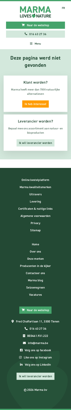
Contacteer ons (35, 273)
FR (63, 8)
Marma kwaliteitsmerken (35, 187)
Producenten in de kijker (35, 266)
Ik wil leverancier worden (35, 143)
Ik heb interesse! (35, 104)
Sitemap (35, 230)
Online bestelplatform (35, 180)
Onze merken (35, 259)
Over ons (35, 251)
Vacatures (35, 295)
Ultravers (35, 194)
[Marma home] (36, 12)
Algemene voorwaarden (35, 216)
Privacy (35, 223)
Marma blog (35, 280)
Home (35, 244)
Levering (35, 201)
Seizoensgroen (35, 287)
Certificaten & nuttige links (35, 209)
